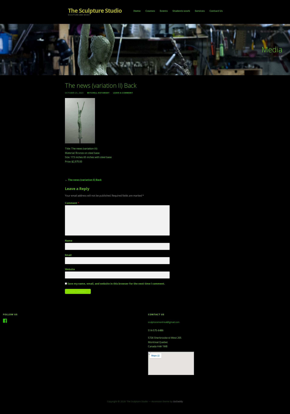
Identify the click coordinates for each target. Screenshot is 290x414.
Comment (72, 203)
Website (70, 269)
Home (137, 11)
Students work (181, 11)
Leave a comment (123, 93)
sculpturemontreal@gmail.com (163, 322)
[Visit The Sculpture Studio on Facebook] (5, 321)
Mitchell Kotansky (98, 93)
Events (164, 11)
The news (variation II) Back (85, 180)
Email (68, 255)
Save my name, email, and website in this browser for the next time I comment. (116, 283)
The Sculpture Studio (95, 10)
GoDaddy (178, 401)
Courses (150, 11)
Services (200, 11)
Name (68, 240)
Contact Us (216, 11)
